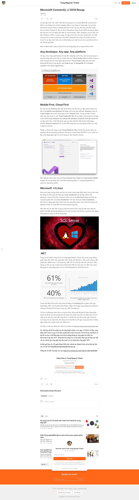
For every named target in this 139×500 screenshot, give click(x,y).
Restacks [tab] (51, 396)
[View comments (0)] (47, 18)
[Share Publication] (119, 3)
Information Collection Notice (69, 464)
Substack (61, 496)
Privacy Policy (81, 464)
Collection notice (82, 488)
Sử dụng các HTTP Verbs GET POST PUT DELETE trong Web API (60, 422)
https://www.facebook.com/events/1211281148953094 (80, 351)
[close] (85, 441)
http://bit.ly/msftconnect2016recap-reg (63, 346)
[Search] (115, 3)
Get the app (77, 492)
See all (43, 464)
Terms (75, 488)
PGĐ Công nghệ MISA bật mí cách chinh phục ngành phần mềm (61, 436)
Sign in (134, 3)
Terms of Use (77, 462)
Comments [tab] (44, 396)
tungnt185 (43, 13)
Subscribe (126, 3)
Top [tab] (42, 416)
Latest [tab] (46, 416)
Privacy (70, 488)
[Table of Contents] (2, 250)
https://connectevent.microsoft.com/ (86, 326)
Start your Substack (65, 492)
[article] (69, 425)
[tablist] (47, 396)
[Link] (38, 51)
